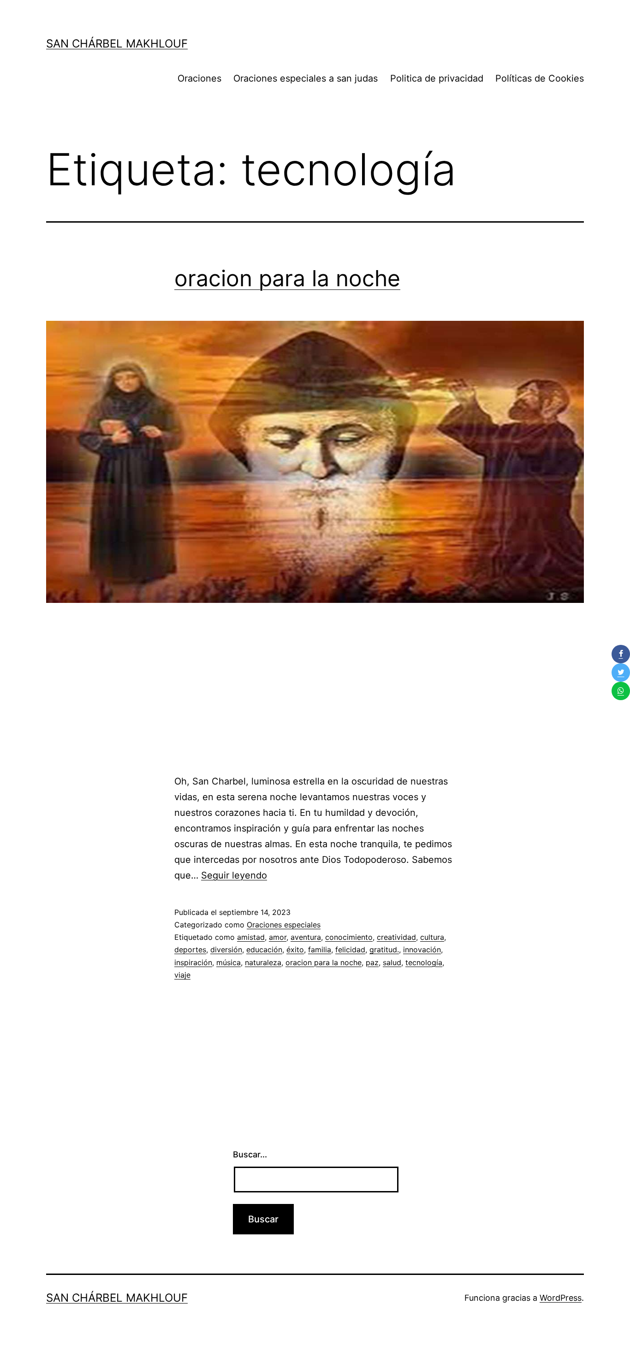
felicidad (350, 949)
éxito (295, 949)
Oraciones (199, 78)
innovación (422, 949)
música (228, 962)
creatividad (396, 937)
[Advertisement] (315, 695)
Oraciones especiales (284, 924)
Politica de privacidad (436, 78)
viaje (182, 974)
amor (277, 937)
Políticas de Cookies (539, 78)
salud (392, 962)
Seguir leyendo (234, 875)
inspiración (193, 962)
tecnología (423, 962)
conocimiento (349, 937)
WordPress (561, 1298)
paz (372, 962)
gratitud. (384, 949)
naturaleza (263, 962)
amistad (251, 937)
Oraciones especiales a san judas (305, 78)
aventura (306, 937)
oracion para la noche (287, 278)
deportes (190, 949)
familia (319, 949)
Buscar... (250, 1154)
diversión (226, 949)
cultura (432, 937)
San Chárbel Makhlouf (117, 43)
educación (264, 949)
